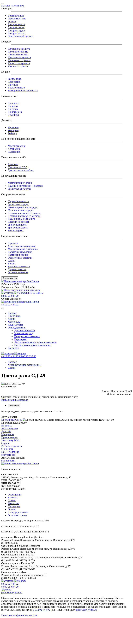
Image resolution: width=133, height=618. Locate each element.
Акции (11, 318)
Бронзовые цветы (17, 224)
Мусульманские (16, 146)
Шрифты (13, 243)
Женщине (13, 130)
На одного (13, 103)
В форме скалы (16, 27)
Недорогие (14, 81)
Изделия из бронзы (18, 221)
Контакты (13, 348)
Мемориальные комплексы (23, 90)
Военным (13, 164)
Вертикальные (16, 15)
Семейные (13, 114)
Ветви (11, 263)
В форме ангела (16, 33)
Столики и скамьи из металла (24, 216)
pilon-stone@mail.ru (11, 592)
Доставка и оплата (24, 330)
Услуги (12, 509)
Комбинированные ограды (22, 207)
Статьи (12, 500)
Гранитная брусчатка (19, 188)
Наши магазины (31, 290)
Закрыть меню (10, 278)
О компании (14, 494)
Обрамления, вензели (20, 257)
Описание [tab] (14, 405)
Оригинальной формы (20, 36)
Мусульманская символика (23, 249)
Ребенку (12, 133)
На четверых (15, 112)
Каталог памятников (12, 5)
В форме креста (16, 24)
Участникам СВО (17, 167)
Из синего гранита (18, 66)
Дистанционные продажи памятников (35, 342)
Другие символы (17, 269)
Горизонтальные (17, 18)
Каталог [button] (12, 313)
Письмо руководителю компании (32, 345)
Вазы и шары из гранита (21, 218)
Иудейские (14, 151)
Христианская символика (22, 246)
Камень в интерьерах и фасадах (25, 185)
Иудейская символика (20, 252)
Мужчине (13, 127)
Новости (12, 497)
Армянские (14, 148)
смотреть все (8, 454)
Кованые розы (16, 230)
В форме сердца (16, 30)
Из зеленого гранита (19, 60)
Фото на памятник (18, 272)
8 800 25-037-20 (9, 295)
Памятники (14, 316)
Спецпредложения (18, 512)
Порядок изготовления (27, 336)
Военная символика (19, 266)
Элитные (13, 84)
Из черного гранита (19, 48)
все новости (8, 460)
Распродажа (14, 78)
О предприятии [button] (16, 327)
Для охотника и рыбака (21, 170)
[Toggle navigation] (2, 3)
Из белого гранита (18, 51)
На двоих (13, 106)
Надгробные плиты (18, 201)
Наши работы (15, 324)
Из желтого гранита (19, 63)
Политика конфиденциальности (19, 615)
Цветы (11, 260)
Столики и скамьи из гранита (24, 213)
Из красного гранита (19, 57)
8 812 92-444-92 (34, 293)
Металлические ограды (21, 210)
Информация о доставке (14, 399)
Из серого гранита (18, 54)
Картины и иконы (18, 254)
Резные (12, 21)
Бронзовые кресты (18, 227)
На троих (13, 109)
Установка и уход (23, 333)
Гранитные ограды (18, 204)
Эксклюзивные (16, 87)
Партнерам (20, 339)
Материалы (14, 321)
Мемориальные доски (20, 182)
